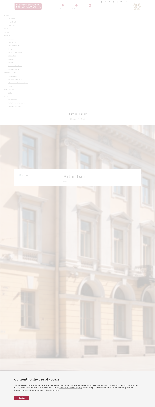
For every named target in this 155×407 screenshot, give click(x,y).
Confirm (22, 398)
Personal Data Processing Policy (70, 388)
